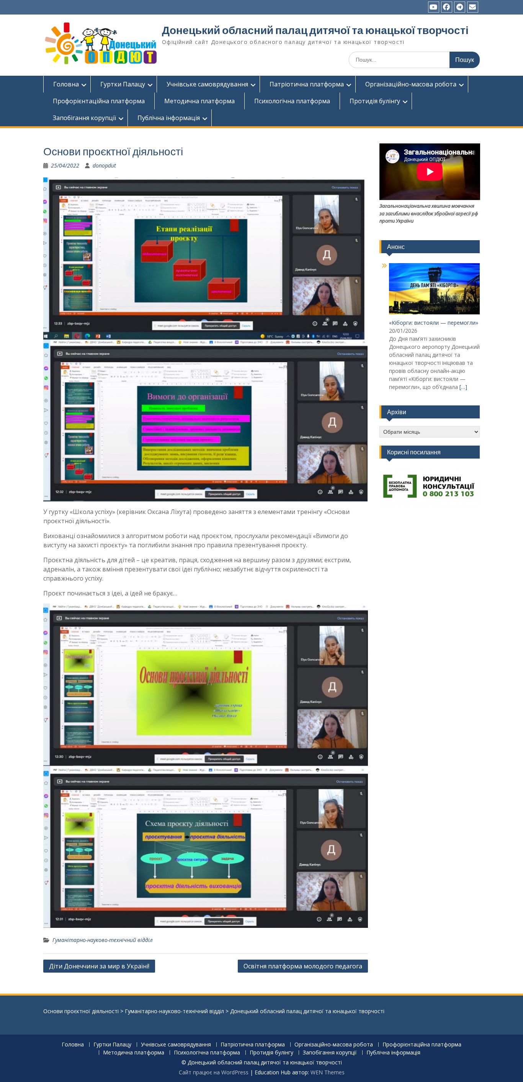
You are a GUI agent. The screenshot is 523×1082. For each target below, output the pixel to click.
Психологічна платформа (292, 101)
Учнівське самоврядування (207, 84)
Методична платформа (199, 101)
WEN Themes (328, 1072)
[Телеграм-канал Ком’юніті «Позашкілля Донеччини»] (459, 7)
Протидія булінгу (375, 101)
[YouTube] (433, 7)
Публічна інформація (168, 118)
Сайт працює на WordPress (213, 1072)
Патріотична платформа (307, 84)
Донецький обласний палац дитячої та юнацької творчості (315, 30)
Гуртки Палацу (122, 84)
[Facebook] (446, 7)
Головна (66, 84)
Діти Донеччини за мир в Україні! (99, 966)
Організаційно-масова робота (410, 84)
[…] (463, 386)
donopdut (104, 165)
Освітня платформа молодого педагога (303, 966)
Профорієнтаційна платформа (99, 101)
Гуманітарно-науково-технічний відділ (102, 940)
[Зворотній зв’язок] (472, 7)
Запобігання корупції (84, 118)
